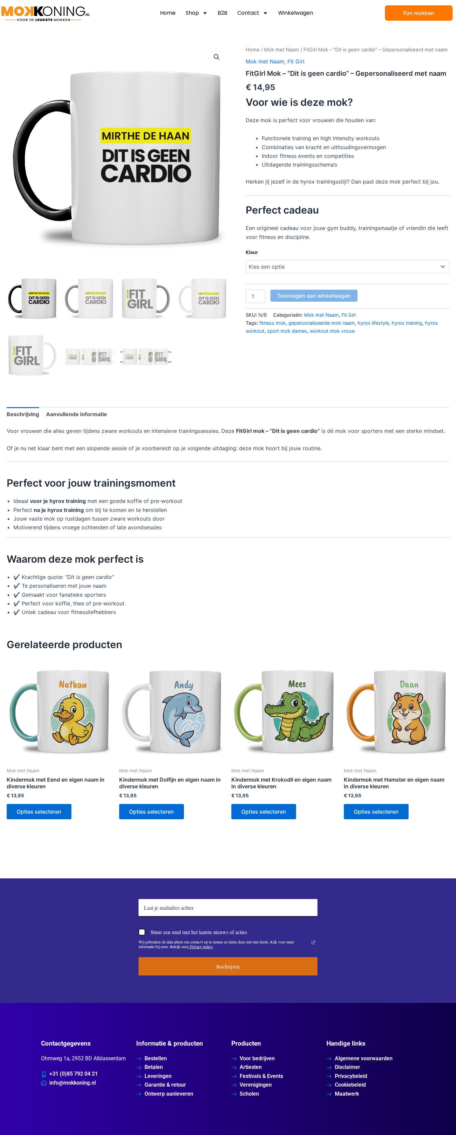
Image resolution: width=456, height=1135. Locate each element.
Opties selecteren (39, 811)
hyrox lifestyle (373, 323)
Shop (192, 13)
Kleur (252, 252)
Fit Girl (295, 61)
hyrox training (407, 323)
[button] (217, 57)
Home (168, 13)
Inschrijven (228, 966)
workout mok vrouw (332, 331)
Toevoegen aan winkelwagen (314, 295)
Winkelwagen (295, 13)
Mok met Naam (281, 50)
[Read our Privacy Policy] (313, 942)
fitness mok (272, 323)
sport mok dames (287, 331)
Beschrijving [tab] (23, 414)
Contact (248, 13)
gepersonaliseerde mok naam (321, 323)
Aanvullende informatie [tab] (76, 414)
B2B (222, 13)
